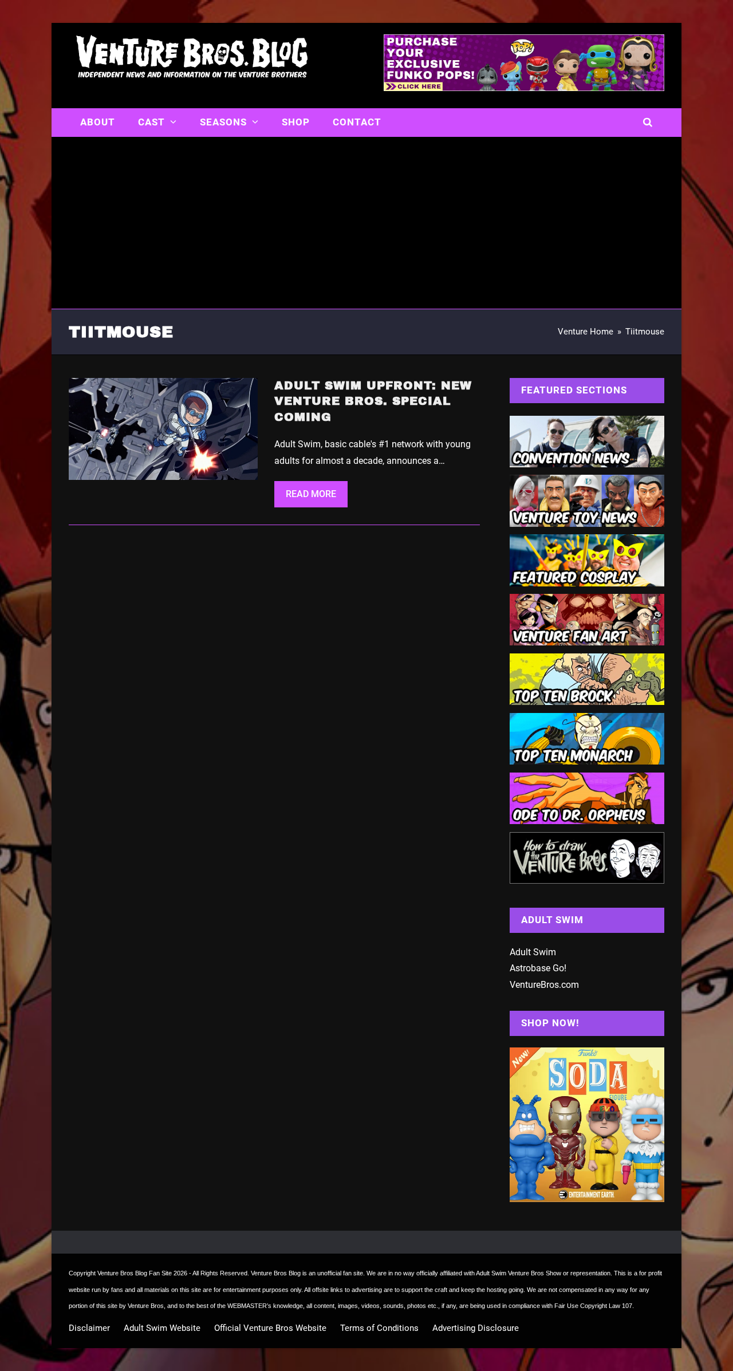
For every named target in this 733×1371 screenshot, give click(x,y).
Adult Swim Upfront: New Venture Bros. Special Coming (373, 401)
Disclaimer (89, 1328)
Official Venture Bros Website (270, 1328)
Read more (311, 493)
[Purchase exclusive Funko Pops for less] (524, 87)
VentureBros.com (544, 984)
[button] (648, 122)
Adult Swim (533, 952)
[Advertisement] (366, 223)
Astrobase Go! (538, 968)
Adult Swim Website (162, 1328)
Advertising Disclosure (475, 1328)
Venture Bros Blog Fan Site (134, 1273)
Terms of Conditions (379, 1328)
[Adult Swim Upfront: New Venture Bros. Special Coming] (163, 428)
